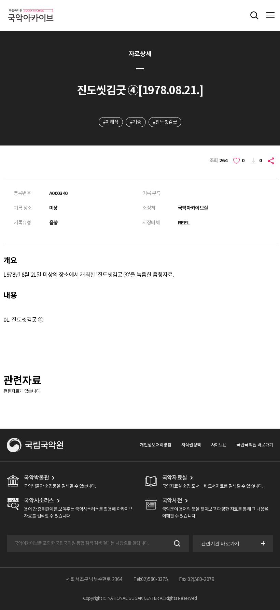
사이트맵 (219, 445)
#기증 (135, 122)
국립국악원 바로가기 (255, 445)
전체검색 (254, 15)
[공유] (272, 161)
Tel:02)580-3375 (151, 579)
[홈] (31, 8)
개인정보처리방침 (155, 445)
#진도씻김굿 (165, 122)
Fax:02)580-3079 (196, 579)
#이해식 (110, 122)
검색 (176, 544)
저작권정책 (191, 445)
